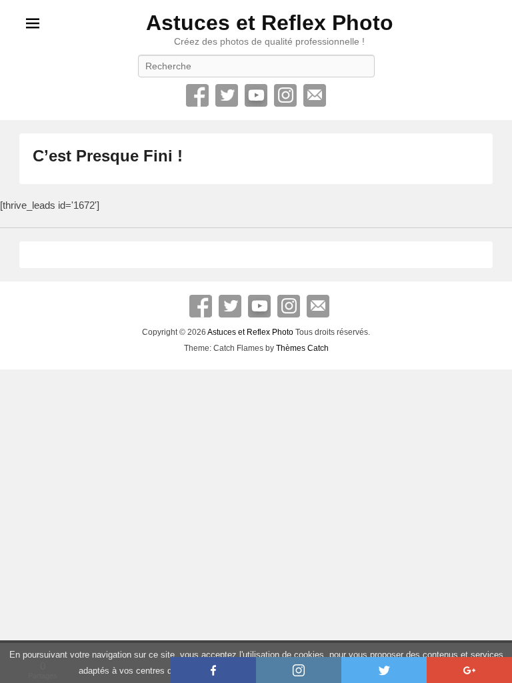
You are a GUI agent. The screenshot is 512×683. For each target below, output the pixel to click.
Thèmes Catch (302, 348)
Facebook (197, 95)
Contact (314, 95)
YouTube (256, 95)
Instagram (285, 95)
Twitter (226, 95)
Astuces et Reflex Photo (269, 23)
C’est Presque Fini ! (108, 156)
